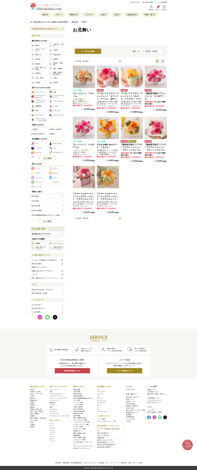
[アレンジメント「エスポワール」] (84, 128)
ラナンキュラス (102, 411)
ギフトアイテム (54, 413)
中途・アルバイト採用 (135, 463)
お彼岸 (32, 396)
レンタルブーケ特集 (79, 439)
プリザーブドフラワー (56, 396)
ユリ (98, 409)
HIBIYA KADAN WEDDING (105, 444)
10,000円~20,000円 (37, 134)
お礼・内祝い (34, 420)
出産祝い (33, 402)
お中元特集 (76, 391)
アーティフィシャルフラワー (58, 398)
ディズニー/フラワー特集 (81, 424)
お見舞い (33, 424)
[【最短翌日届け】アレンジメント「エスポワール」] (156, 77)
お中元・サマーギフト (37, 394)
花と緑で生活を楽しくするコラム (42, 289)
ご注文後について (152, 391)
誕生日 (45, 14)
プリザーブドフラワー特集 (81, 422)
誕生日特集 (76, 389)
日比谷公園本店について (104, 442)
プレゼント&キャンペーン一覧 (106, 421)
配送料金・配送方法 (132, 406)
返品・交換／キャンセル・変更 (135, 410)
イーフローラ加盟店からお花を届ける (44, 260)
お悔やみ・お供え (35, 391)
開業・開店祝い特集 (79, 433)
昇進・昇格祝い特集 (79, 437)
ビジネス (89, 14)
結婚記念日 (132, 14)
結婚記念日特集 (78, 413)
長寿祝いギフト (78, 431)
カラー (99, 405)
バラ (98, 389)
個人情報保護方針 (76, 463)
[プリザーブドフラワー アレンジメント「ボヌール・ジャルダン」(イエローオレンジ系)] (132, 77)
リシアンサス (101, 402)
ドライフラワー (54, 400)
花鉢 (51, 407)
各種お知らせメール (132, 412)
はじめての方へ (135, 2)
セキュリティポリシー (91, 463)
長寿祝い (33, 416)
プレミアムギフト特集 (80, 420)
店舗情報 (99, 437)
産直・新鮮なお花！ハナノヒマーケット (44, 278)
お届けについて (131, 401)
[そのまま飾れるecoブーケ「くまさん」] (108, 128)
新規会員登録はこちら (72, 371)
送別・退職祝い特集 (79, 418)
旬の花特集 (76, 415)
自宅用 (32, 427)
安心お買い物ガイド (149, 2)
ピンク (52, 425)
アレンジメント (54, 389)
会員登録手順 (130, 416)
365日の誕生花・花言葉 (39, 293)
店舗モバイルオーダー (104, 440)
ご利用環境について (153, 398)
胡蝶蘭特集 (76, 435)
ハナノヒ (34, 274)
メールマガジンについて (154, 400)
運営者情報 (65, 463)
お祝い (32, 422)
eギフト (59, 14)
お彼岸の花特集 (78, 396)
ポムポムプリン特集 (79, 428)
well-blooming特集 (79, 411)
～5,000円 (34, 129)
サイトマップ (115, 463)
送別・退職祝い (35, 413)
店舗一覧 (148, 14)
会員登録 (128, 414)
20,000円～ (52, 134)
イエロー (52, 427)
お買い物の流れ (131, 403)
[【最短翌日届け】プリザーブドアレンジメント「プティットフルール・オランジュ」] (132, 128)
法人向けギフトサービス (41, 234)
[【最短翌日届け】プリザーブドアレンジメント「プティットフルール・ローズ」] (156, 128)
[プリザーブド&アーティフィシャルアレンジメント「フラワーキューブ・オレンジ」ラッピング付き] (108, 177)
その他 (128, 421)
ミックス (52, 441)
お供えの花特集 (78, 407)
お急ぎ (103, 14)
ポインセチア (101, 391)
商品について (130, 399)
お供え (117, 14)
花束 (51, 391)
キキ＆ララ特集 (78, 426)
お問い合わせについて (154, 402)
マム (98, 396)
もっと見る (47, 158)
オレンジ (52, 430)
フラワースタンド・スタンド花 (59, 416)
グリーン (52, 436)
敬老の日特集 (77, 394)
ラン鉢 (52, 405)
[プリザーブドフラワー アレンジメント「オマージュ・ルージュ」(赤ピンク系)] (108, 77)
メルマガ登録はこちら (125, 371)
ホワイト (52, 439)
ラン (98, 407)
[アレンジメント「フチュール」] (84, 77)
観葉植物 (52, 402)
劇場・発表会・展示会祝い (38, 418)
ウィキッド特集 (78, 402)
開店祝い (33, 407)
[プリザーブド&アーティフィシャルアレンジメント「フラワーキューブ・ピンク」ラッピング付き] (84, 177)
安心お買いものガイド (133, 397)
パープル (52, 432)
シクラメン (100, 394)
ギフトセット (54, 411)
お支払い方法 (130, 408)
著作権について (104, 463)
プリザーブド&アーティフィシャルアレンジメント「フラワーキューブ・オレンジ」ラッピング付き (107, 199)
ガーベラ (99, 398)
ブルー (52, 434)
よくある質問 (162, 2)
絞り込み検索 (89, 51)
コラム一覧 (150, 410)
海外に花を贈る (36, 264)
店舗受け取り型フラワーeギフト (42, 271)
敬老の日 (74, 14)
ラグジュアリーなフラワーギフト (83, 446)
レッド (52, 423)
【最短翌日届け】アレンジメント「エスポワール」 (155, 96)
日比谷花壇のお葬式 (103, 447)
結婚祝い (33, 405)
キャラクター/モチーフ (57, 394)
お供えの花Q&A (78, 409)
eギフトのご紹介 (102, 435)
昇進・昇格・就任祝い (37, 411)
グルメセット (54, 409)
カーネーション (102, 400)
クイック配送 (101, 419)
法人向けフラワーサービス (81, 448)
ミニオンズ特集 (78, 404)
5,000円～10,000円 (55, 129)
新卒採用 (123, 463)
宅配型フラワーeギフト (39, 267)
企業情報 (58, 463)
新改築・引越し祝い (36, 409)
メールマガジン (131, 419)
